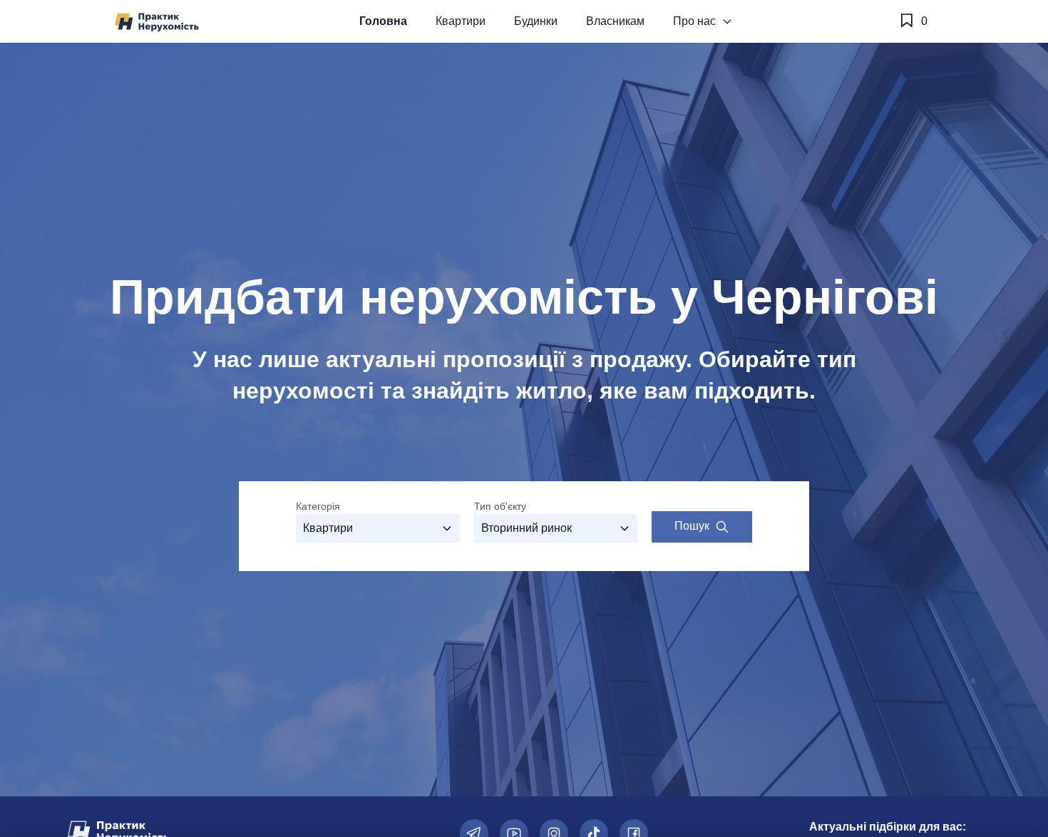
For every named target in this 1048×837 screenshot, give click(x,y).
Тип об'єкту (500, 506)
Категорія (318, 506)
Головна (383, 21)
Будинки (536, 21)
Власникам (615, 21)
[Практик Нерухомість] (157, 21)
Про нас (694, 21)
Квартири (461, 21)
